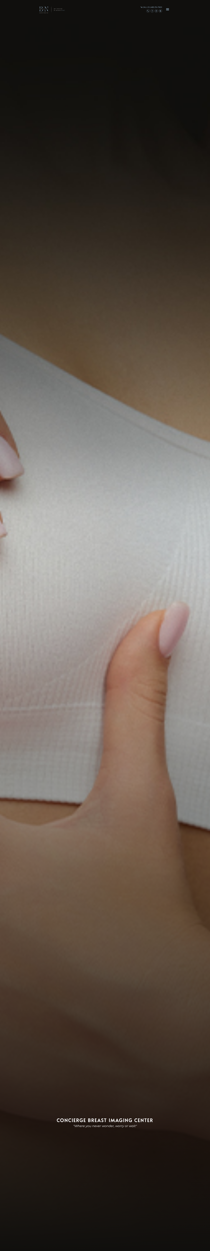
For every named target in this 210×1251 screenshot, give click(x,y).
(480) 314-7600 (152, 7)
